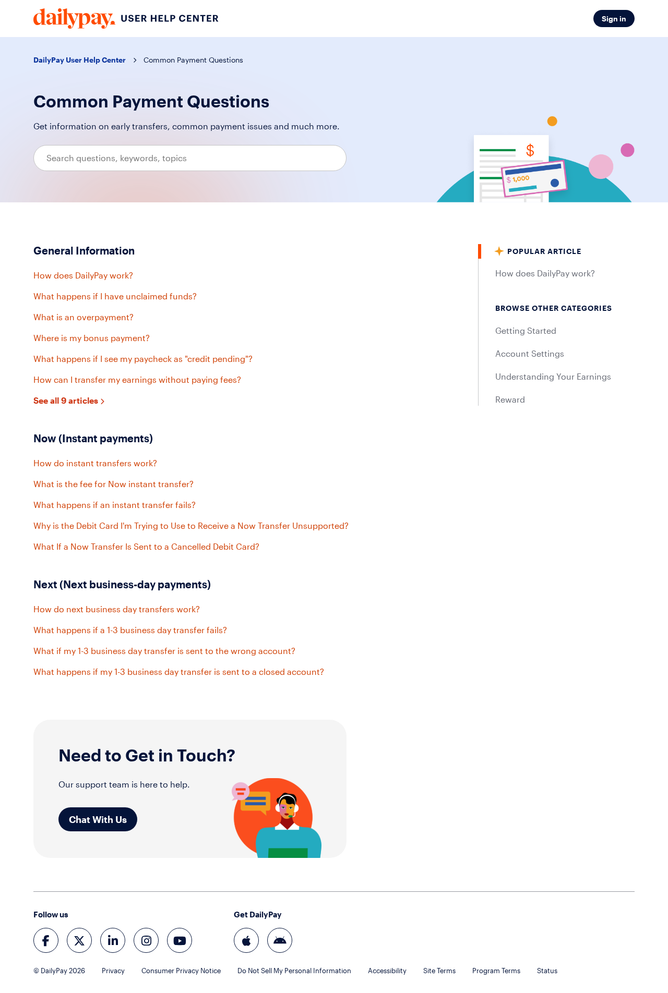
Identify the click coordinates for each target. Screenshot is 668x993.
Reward (510, 399)
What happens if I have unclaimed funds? (115, 296)
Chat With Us (98, 819)
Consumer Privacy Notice (181, 970)
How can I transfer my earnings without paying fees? (137, 379)
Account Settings (529, 353)
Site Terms (439, 970)
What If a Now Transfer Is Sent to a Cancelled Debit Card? (146, 546)
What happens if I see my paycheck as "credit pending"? (143, 359)
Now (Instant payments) (93, 438)
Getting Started (525, 330)
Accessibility (387, 970)
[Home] (126, 18)
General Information (84, 250)
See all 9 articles (66, 400)
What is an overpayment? (83, 317)
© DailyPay (59, 970)
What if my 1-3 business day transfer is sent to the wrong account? (164, 651)
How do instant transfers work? (95, 463)
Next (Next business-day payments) (122, 584)
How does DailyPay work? (83, 275)
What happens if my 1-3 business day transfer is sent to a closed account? (178, 671)
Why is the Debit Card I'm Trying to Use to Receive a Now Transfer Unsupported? (191, 525)
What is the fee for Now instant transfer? (113, 484)
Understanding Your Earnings (553, 376)
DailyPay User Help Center (79, 59)
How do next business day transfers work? (116, 609)
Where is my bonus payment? (91, 338)
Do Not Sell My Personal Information (294, 970)
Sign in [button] (614, 18)
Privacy (113, 970)
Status (547, 970)
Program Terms (496, 970)
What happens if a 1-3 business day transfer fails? (130, 630)
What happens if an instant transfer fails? (114, 505)
